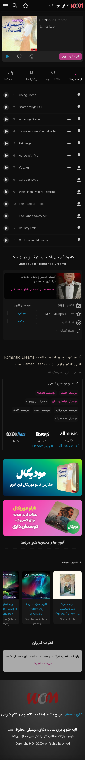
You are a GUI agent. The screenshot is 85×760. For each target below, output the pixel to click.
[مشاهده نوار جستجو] (15, 8)
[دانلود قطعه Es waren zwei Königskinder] (79, 133)
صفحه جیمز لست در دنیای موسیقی (32, 289)
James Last (47, 26)
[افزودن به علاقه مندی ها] (19, 58)
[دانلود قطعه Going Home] (79, 97)
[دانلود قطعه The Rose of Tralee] (79, 206)
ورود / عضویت (42, 663)
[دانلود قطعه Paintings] (79, 145)
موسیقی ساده (42, 410)
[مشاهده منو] (5, 8)
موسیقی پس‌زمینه (36, 401)
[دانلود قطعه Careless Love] (79, 182)
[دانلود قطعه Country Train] (79, 230)
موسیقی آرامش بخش (64, 401)
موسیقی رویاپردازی (66, 410)
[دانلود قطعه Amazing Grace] (79, 121)
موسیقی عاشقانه (46, 393)
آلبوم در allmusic (69, 445)
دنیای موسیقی (73, 715)
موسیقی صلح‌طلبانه (66, 418)
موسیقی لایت (21, 410)
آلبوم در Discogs (42, 446)
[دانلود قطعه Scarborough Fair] (79, 109)
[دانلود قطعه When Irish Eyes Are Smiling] (79, 194)
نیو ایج (22, 313)
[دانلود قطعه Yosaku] (79, 169)
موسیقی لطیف (69, 393)
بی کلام (22, 321)
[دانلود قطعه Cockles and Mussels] (79, 242)
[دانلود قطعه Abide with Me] (79, 157)
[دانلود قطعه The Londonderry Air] (79, 218)
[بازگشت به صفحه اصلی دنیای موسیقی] (25, 8)
